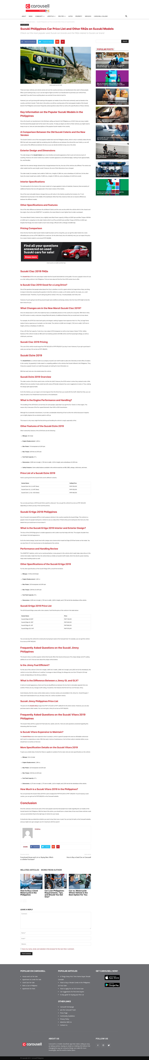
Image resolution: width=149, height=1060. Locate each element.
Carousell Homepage (67, 1007)
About (24, 16)
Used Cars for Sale (28, 982)
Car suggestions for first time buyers (72, 992)
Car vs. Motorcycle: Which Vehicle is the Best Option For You (78, 893)
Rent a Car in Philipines (29, 986)
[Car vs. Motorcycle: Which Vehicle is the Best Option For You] (80, 881)
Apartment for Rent (28, 989)
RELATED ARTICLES (29, 870)
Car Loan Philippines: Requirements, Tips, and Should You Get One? (54, 894)
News (30, 16)
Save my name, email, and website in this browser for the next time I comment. (48, 949)
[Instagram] (103, 1045)
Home (22, 22)
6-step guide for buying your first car (72, 995)
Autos (70, 16)
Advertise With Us (66, 1022)
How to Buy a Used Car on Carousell (79, 857)
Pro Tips (61, 16)
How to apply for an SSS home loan (72, 989)
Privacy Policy (64, 1019)
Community (39, 16)
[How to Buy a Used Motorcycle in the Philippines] (31, 881)
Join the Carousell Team (68, 1010)
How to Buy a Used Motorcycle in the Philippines (29, 893)
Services (88, 16)
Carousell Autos (30, 22)
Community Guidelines (67, 1016)
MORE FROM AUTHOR (51, 870)
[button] (126, 16)
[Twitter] (109, 1045)
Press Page (64, 1013)
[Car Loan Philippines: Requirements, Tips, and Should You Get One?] (56, 881)
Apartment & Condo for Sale (31, 979)
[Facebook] (98, 1045)
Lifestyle (50, 16)
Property (78, 16)
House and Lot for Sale (30, 976)
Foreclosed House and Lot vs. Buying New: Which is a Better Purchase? (36, 858)
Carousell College (101, 16)
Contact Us (63, 1025)
